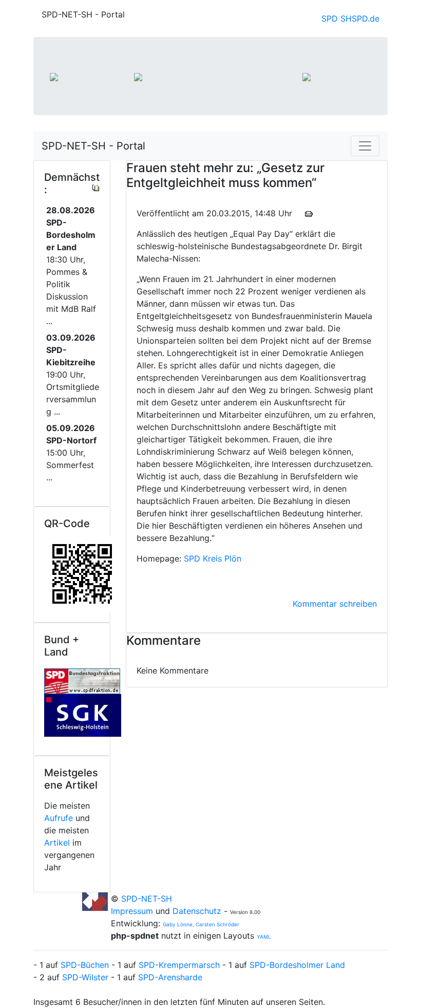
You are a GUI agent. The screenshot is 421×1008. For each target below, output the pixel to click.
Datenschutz (197, 911)
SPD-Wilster (85, 977)
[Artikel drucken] (309, 213)
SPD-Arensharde (170, 977)
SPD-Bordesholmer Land (297, 965)
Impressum (133, 911)
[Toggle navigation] (365, 146)
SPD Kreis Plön (212, 558)
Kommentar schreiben (335, 604)
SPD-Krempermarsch (179, 965)
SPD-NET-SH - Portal (93, 146)
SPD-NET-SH (146, 898)
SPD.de (365, 18)
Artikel (57, 842)
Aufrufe (58, 818)
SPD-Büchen (85, 965)
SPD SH (336, 18)
